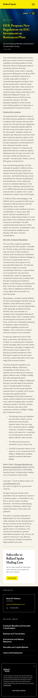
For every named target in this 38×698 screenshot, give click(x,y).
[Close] (34, 666)
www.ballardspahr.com (11, 484)
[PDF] (33, 13)
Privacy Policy (7, 685)
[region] (18, 679)
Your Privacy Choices (19, 690)
